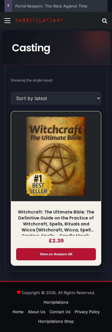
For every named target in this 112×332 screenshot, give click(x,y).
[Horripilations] (39, 20)
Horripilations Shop (56, 321)
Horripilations (56, 302)
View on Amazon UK (56, 254)
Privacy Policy (87, 311)
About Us (36, 311)
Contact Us (60, 311)
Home (18, 311)
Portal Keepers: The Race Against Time (51, 6)
